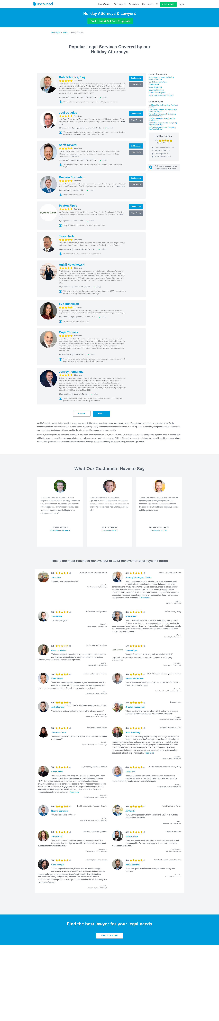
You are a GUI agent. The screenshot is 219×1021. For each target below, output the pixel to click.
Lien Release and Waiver (158, 82)
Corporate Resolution (156, 90)
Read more (145, 598)
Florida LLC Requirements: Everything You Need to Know (163, 124)
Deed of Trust (154, 85)
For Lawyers (147, 4)
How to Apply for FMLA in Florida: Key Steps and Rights (163, 110)
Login (181, 4)
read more (75, 156)
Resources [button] (134, 4)
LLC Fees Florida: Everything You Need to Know (163, 106)
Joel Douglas (68, 112)
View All (81, 414)
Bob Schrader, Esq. (72, 77)
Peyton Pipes (68, 205)
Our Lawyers (119, 4)
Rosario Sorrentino (72, 177)
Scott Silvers (68, 145)
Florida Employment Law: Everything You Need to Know (162, 128)
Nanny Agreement (155, 87)
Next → (101, 414)
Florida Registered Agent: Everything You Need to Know (162, 115)
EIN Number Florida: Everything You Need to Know (162, 119)
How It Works (104, 4)
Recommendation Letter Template (161, 95)
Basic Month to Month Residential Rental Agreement (161, 78)
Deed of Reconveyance (157, 93)
